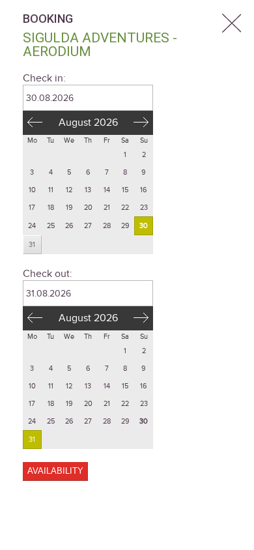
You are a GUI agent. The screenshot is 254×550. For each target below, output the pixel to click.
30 (143, 226)
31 (32, 244)
